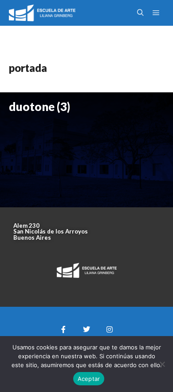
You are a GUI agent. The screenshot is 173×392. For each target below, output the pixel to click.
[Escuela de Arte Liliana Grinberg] (42, 13)
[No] (161, 364)
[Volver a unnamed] (15, 37)
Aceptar (89, 378)
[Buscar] (140, 13)
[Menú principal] (156, 13)
